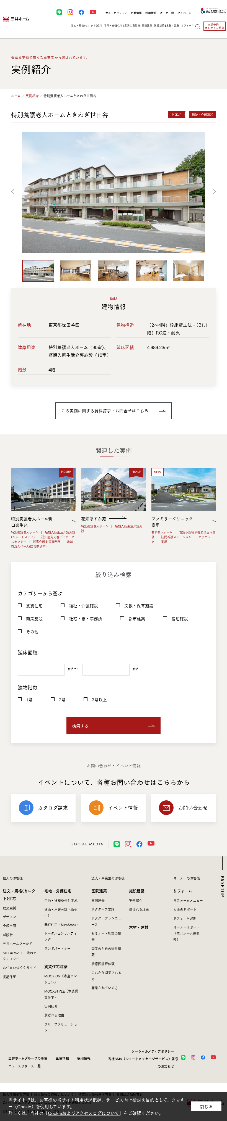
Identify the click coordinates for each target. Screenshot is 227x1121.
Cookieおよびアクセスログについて (83, 1113)
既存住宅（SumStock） (61, 924)
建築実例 (9, 908)
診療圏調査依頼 (103, 963)
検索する (80, 725)
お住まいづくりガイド (19, 967)
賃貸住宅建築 (56, 966)
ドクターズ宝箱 (102, 909)
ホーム (16, 95)
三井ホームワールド (17, 943)
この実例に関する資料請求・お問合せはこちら (104, 410)
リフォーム (182, 890)
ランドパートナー (57, 948)
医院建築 (99, 890)
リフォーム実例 (184, 918)
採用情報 (150, 13)
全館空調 (9, 925)
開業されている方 (104, 987)
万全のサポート (185, 909)
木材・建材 (173, 25)
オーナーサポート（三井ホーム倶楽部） (186, 933)
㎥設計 (8, 934)
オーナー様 (167, 13)
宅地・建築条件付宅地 (61, 900)
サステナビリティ (116, 13)
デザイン (9, 916)
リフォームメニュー (188, 900)
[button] (13, 191)
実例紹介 (32, 95)
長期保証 (9, 976)
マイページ (184, 13)
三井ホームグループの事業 (27, 1058)
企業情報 (136, 13)
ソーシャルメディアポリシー (152, 1051)
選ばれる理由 (54, 1015)
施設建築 (137, 890)
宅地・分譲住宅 (57, 890)
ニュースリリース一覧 (24, 1065)
